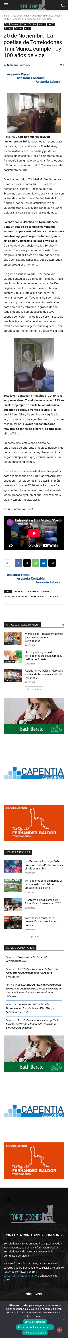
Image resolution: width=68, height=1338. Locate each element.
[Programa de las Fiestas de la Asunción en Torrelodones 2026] (13, 904)
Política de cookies (35, 1332)
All (63, 625)
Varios (27, 28)
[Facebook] (18, 563)
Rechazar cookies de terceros (34, 1327)
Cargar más (33, 689)
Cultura (8, 643)
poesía (50, 24)
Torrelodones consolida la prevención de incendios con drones (41, 922)
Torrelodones (37, 596)
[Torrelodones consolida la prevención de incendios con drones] (13, 922)
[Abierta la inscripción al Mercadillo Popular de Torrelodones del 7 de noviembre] (13, 675)
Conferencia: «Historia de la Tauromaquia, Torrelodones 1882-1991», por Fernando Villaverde (30, 1008)
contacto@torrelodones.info (20, 1275)
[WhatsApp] (35, 563)
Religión (8, 28)
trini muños (53, 596)
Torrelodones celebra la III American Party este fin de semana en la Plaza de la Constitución (32, 972)
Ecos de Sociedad (20, 15)
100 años (18, 591)
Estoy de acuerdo (35, 1321)
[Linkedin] (43, 563)
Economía (9, 680)
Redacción (12, 64)
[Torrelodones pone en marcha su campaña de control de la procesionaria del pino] (13, 885)
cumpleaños (32, 591)
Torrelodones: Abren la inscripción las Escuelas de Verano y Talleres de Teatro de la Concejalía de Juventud (33, 1023)
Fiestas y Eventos (29, 24)
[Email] (52, 563)
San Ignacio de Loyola (16, 596)
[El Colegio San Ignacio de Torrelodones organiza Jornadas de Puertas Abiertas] (13, 657)
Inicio (6, 15)
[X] (27, 563)
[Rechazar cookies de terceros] (63, 1319)
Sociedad (18, 28)
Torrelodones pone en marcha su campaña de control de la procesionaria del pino (44, 884)
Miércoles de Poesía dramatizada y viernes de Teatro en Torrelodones (44, 637)
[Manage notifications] (59, 1330)
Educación (9, 661)
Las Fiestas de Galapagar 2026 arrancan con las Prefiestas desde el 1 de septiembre (44, 865)
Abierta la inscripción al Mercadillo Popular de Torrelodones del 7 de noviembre (44, 674)
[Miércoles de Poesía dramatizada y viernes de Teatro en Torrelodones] (13, 638)
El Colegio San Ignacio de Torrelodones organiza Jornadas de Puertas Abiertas (43, 656)
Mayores (42, 24)
